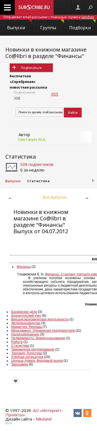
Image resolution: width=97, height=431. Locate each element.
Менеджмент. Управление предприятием (43, 331)
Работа (17, 342)
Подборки (80, 28)
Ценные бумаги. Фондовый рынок (37, 361)
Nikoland (43, 419)
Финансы (24, 267)
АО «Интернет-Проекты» (34, 412)
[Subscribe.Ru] (34, 7)
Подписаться (31, 67)
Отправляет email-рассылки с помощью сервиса (48, 17)
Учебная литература (27, 357)
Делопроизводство (25, 323)
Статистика (20, 156)
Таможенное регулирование (32, 349)
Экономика (19, 364)
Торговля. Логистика (26, 353)
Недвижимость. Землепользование (38, 338)
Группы (48, 28)
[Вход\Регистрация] (78, 7)
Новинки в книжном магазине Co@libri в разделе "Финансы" (45, 53)
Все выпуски (54, 197)
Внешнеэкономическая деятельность (40, 319)
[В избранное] (15, 381)
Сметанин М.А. (32, 139)
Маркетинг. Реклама (26, 327)
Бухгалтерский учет (26, 315)
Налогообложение (25, 334)
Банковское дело (24, 312)
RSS (54, 94)
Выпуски (16, 28)
